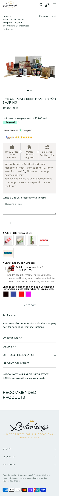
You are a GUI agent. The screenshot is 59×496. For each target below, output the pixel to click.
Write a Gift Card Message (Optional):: (24, 197)
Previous (43, 16)
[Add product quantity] (6, 223)
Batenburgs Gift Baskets (30, 475)
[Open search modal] (41, 5)
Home (6, 16)
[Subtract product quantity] (15, 223)
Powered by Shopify (11, 481)
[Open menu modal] (54, 5)
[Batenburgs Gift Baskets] (10, 4)
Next (54, 16)
